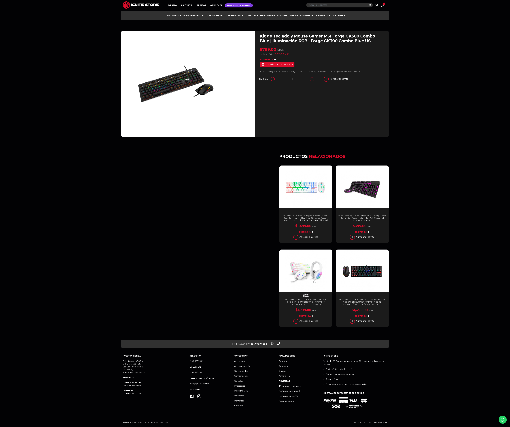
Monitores (306, 15)
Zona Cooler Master (238, 5)
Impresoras (266, 15)
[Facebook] (192, 396)
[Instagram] (199, 396)
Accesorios (173, 15)
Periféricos (322, 15)
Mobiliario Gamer (286, 15)
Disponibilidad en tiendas (277, 64)
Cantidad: (264, 79)
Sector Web (380, 422)
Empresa (172, 5)
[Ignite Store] (141, 5)
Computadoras (233, 15)
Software (337, 15)
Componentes (213, 15)
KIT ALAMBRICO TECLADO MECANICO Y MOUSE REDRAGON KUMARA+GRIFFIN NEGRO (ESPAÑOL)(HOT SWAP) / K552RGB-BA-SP (362, 301)
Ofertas (201, 5)
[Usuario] (377, 5)
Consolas (250, 15)
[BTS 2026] (305, 295)
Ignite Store (130, 422)
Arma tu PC (216, 5)
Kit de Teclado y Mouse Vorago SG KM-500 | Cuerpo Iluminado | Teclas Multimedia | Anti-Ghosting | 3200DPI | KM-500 (362, 217)
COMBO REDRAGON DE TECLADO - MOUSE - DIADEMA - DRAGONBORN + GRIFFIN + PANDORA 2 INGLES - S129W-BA (306, 301)
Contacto (186, 5)
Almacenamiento (192, 15)
